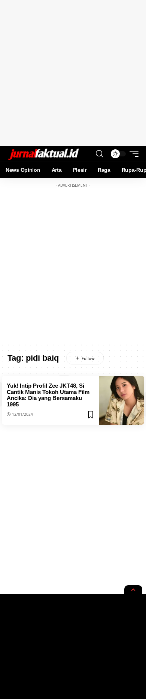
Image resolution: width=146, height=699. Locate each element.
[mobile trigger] (132, 154)
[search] (99, 154)
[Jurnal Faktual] (43, 154)
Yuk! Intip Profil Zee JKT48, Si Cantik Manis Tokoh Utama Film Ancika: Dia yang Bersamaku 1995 (48, 395)
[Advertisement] (73, 73)
